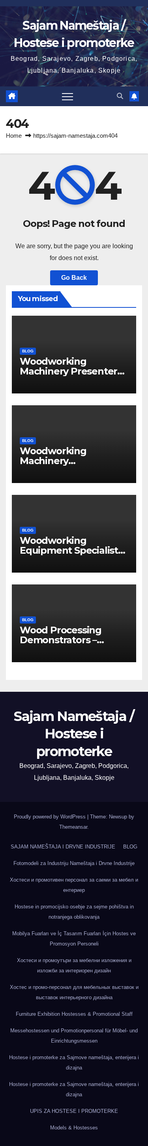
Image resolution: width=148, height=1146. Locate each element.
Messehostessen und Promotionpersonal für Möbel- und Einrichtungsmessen (74, 1036)
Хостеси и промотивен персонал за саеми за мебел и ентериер (74, 885)
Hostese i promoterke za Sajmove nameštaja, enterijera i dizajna (74, 1062)
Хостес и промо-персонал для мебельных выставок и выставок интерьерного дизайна (74, 992)
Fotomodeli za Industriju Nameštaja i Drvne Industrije (74, 863)
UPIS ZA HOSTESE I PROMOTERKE (74, 1111)
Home (14, 135)
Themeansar (73, 827)
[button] (120, 96)
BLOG (28, 351)
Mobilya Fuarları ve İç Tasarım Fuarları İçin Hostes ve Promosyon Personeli (74, 939)
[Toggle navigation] (67, 96)
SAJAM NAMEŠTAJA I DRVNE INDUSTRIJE (63, 847)
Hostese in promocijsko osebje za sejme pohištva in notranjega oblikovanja (74, 912)
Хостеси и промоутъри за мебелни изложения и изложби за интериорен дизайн (74, 965)
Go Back (74, 277)
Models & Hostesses (74, 1128)
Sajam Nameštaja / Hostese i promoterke (74, 733)
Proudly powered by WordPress (50, 817)
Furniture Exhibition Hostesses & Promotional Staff (74, 1014)
